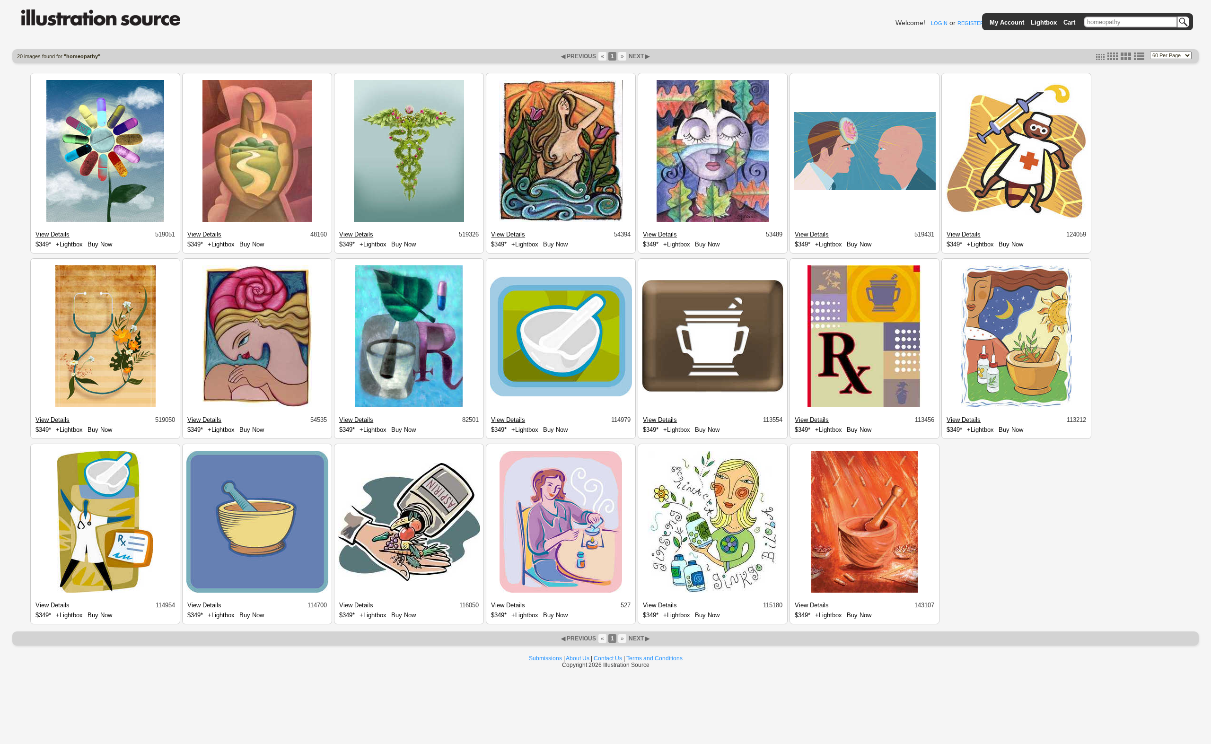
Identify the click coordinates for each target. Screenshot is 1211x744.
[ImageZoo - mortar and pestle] (561, 395)
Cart (1069, 22)
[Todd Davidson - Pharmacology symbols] (409, 405)
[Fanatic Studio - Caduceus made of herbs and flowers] (409, 220)
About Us (577, 658)
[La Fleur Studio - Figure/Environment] (257, 220)
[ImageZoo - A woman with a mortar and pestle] (1016, 405)
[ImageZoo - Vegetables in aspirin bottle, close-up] (409, 579)
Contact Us (608, 658)
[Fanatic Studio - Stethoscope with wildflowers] (105, 405)
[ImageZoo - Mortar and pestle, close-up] (257, 591)
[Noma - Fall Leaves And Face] (713, 220)
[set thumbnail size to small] (1100, 58)
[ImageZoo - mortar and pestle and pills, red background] (864, 591)
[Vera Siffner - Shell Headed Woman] (257, 405)
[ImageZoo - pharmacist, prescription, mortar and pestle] (105, 591)
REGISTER (970, 23)
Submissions (545, 658)
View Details (52, 234)
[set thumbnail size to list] (1139, 58)
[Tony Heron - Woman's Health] (561, 220)
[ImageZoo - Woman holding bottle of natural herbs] (713, 591)
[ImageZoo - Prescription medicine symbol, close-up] (864, 405)
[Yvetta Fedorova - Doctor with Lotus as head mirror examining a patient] (865, 188)
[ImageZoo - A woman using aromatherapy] (561, 591)
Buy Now (100, 244)
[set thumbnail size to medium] (1112, 58)
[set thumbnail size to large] (1126, 58)
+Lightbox (69, 244)
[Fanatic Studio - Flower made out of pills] (105, 220)
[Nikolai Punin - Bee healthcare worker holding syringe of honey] (1017, 218)
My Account (1007, 22)
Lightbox (1044, 22)
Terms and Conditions (654, 658)
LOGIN (939, 23)
